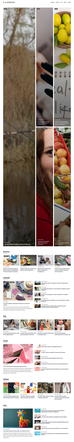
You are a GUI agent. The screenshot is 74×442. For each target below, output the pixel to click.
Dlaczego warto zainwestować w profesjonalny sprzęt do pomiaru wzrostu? (54, 434)
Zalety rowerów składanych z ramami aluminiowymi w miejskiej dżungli (54, 295)
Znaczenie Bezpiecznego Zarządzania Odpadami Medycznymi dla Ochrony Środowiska (55, 423)
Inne (5, 405)
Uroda (65, 2)
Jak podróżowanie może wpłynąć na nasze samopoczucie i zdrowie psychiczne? (55, 301)
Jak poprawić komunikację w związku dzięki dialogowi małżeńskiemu (43, 243)
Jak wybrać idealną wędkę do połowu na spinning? (17, 244)
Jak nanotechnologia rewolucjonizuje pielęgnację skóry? (15, 366)
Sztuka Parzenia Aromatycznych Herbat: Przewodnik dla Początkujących (44, 270)
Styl (62, 2)
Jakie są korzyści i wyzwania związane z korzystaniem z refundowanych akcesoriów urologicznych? (53, 411)
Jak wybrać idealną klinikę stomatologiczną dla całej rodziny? (54, 416)
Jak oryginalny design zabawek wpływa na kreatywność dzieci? (16, 431)
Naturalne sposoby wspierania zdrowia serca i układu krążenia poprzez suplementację (61, 123)
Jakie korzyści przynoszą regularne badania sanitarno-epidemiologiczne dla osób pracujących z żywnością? (10, 270)
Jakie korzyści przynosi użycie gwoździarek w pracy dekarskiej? (54, 428)
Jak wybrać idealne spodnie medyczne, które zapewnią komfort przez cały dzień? (62, 398)
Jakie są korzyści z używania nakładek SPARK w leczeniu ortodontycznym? (43, 123)
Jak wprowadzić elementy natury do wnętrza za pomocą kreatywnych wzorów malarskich (62, 270)
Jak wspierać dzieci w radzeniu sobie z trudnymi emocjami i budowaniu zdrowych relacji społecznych (53, 306)
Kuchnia (52, 2)
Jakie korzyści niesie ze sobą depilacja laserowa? (51, 346)
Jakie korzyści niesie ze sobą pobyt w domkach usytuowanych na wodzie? (54, 284)
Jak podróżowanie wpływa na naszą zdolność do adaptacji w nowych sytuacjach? (55, 289)
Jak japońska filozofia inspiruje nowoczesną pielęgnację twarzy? (54, 363)
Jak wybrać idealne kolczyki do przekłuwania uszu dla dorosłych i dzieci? (55, 370)
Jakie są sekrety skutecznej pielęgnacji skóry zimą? (52, 358)
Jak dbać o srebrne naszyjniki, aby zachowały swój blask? (53, 352)
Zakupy (69, 2)
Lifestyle (58, 2)
